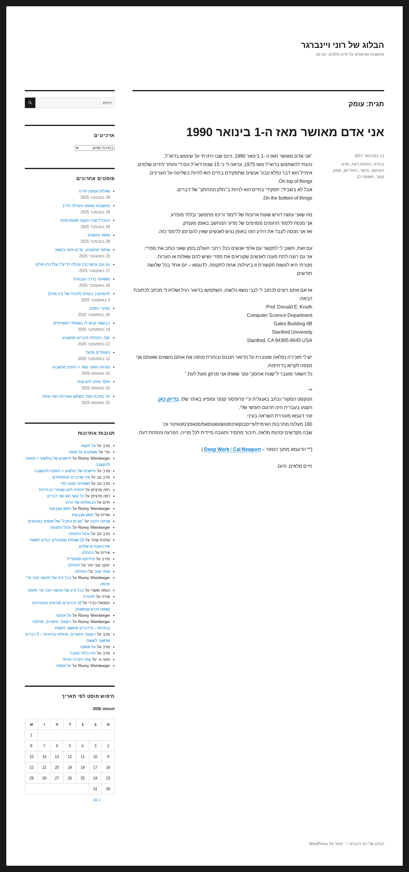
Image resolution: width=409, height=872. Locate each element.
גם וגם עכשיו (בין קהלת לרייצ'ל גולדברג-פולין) (73, 264)
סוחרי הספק (100, 308)
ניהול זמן (351, 170)
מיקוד (364, 170)
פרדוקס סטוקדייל (81, 559)
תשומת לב (365, 176)
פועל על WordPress (326, 843)
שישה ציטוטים (99, 235)
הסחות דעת (361, 164)
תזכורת (89, 596)
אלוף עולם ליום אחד (93, 381)
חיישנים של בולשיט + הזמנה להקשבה (65, 471)
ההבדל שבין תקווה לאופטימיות (85, 220)
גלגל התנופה (60, 527)
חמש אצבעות (60, 508)
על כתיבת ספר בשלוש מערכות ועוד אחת (76, 396)
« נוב (97, 799)
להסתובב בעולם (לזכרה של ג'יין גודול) (79, 293)
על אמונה (63, 615)
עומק (337, 170)
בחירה (379, 164)
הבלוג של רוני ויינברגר (342, 45)
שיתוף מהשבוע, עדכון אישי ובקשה (82, 249)
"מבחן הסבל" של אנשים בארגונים (55, 521)
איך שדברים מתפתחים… (69, 477)
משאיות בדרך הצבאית (92, 279)
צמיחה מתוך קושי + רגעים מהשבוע (81, 367)
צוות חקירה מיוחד (76, 659)
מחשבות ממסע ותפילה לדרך (86, 205)
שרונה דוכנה (100, 521)
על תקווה (88, 445)
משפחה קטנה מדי (75, 483)
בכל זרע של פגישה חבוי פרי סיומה (56, 590)
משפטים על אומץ (83, 452)
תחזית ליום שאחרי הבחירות (61, 489)
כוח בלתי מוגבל (83, 653)
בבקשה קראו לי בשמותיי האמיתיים (81, 323)
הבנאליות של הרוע (81, 502)
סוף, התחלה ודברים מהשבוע (86, 337)
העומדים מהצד (97, 352)
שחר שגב (102, 571)
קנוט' (380, 176)
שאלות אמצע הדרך (94, 191)
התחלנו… (86, 552)
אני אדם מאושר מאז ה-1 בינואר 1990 (285, 132)
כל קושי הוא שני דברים (65, 496)
